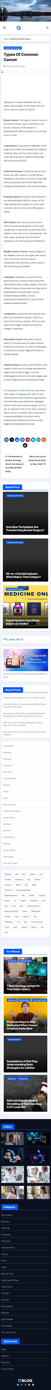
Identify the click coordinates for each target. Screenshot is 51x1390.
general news (9, 804)
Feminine (42, 895)
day (26, 885)
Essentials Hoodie (11, 895)
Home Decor (9, 817)
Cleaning (7, 759)
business (8, 879)
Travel (7, 927)
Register (5, 1356)
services (8, 916)
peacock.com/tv (33, 906)
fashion (31, 895)
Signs (17, 916)
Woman (24, 927)
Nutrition (7, 830)
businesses (19, 879)
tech (35, 916)
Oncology (20, 66)
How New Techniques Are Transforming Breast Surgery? (25, 528)
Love (13, 906)
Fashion (6, 785)
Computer (8, 765)
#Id (16, 874)
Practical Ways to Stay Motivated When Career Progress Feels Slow (22, 1025)
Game (6, 798)
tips (25, 922)
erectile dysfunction (23, 890)
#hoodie (8, 874)
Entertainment (9, 778)
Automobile (8, 746)
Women (34, 927)
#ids (24, 874)
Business (7, 752)
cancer (11, 66)
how (43, 901)
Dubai (34, 885)
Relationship (9, 837)
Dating (18, 885)
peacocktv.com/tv (11, 911)
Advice (32, 874)
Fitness (7, 901)
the (18, 922)
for (15, 901)
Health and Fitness (13, 48)
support (26, 916)
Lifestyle (7, 824)
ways (15, 927)
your (6, 932)
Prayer (25, 911)
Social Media (9, 850)
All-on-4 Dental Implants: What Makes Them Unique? (23, 575)
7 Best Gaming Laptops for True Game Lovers (24, 697)
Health (23, 901)
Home (6, 39)
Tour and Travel (10, 863)
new (21, 906)
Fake (23, 895)
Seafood (7, 843)
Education (8, 772)
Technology (8, 856)
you (42, 927)
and (40, 874)
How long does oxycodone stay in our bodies (22, 622)
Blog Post (5, 1362)
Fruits (5, 791)
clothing (37, 879)
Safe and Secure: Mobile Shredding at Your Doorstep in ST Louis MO (22, 724)
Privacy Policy (7, 1369)
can (28, 879)
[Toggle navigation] (4, 27)
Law (6, 906)
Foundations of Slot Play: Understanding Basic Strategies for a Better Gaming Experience (24, 714)
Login (3, 1349)
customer (8, 885)
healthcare (34, 901)
